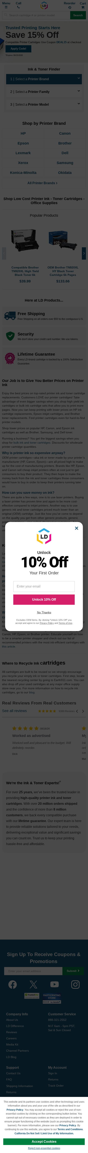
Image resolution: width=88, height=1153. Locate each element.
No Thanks (44, 612)
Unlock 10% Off (44, 599)
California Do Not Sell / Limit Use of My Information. (44, 1133)
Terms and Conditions (70, 1129)
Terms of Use (65, 623)
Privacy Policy (15, 1109)
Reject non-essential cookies (44, 1148)
